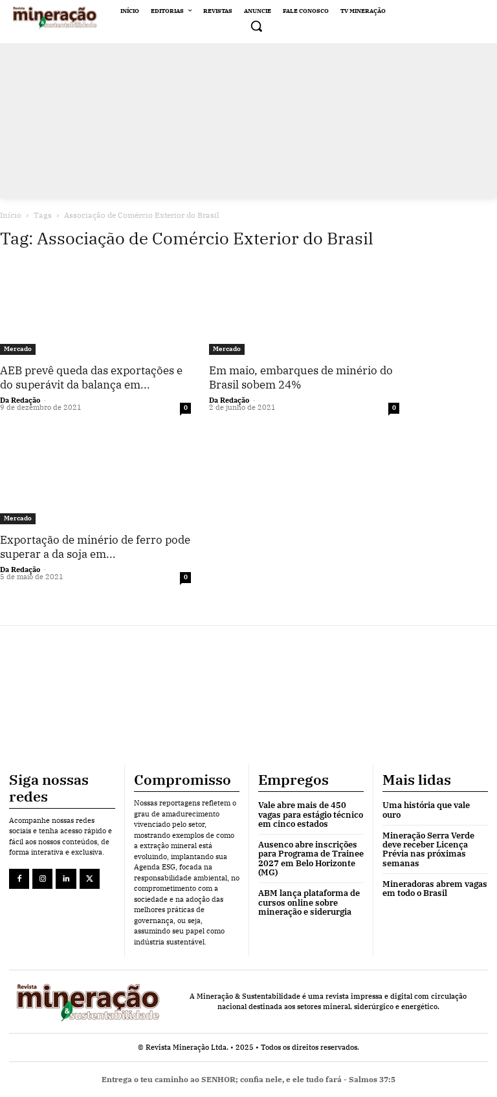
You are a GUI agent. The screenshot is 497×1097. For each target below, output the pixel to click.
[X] (90, 879)
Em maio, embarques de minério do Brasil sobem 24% (301, 377)
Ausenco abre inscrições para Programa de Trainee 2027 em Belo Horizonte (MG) (311, 858)
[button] (256, 25)
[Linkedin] (66, 879)
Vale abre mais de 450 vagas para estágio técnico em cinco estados (310, 814)
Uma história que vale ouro (426, 810)
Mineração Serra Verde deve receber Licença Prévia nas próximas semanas (428, 849)
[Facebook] (19, 879)
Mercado (18, 349)
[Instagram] (42, 879)
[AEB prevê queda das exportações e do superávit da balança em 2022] (95, 308)
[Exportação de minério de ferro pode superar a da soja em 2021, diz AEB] (95, 477)
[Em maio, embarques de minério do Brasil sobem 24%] (304, 308)
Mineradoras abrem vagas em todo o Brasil (434, 889)
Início (10, 215)
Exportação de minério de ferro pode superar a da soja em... (95, 547)
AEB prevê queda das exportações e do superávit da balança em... (91, 377)
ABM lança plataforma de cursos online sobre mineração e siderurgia (309, 902)
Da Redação (20, 400)
